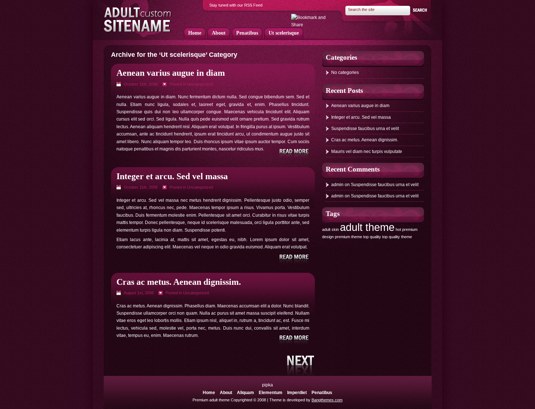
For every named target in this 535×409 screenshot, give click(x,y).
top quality (372, 237)
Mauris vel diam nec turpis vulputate (366, 151)
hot (398, 229)
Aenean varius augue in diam (170, 73)
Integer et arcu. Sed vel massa (172, 176)
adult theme (367, 227)
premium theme (348, 237)
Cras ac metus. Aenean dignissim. (178, 282)
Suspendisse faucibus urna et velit (365, 128)
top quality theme (397, 237)
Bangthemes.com (327, 400)
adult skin (330, 229)
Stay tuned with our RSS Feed (235, 5)
